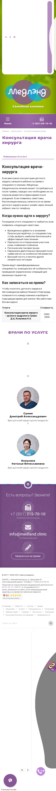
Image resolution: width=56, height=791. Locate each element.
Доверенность (43, 615)
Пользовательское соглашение (19, 615)
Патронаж (49, 609)
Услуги (21, 609)
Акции (40, 606)
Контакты (37, 612)
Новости (19, 606)
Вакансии (49, 612)
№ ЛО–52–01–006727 (11, 587)
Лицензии (10, 609)
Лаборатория (12, 612)
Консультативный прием (35, 131)
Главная (5, 131)
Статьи (30, 606)
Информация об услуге (15, 156)
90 (28, 376)
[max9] (49, 37)
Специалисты (35, 609)
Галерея (25, 612)
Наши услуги (16, 131)
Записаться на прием (27, 556)
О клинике (6, 606)
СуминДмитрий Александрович (28, 415)
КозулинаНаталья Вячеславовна (28, 462)
